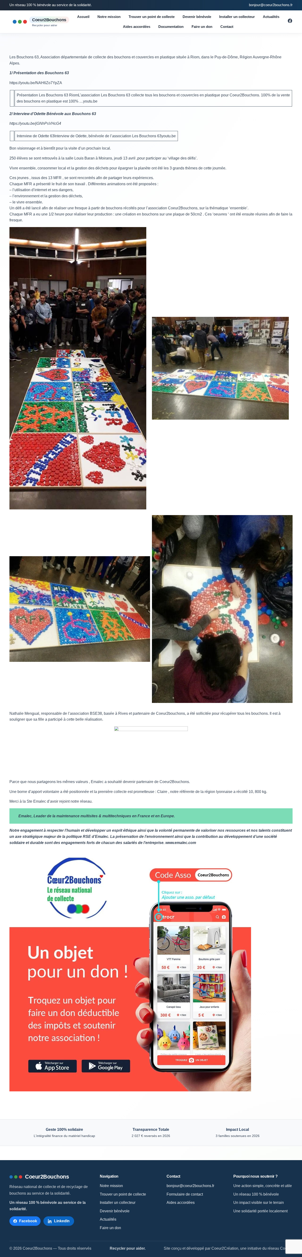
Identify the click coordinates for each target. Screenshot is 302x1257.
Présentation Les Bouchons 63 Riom (47, 95)
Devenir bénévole (197, 17)
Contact (226, 27)
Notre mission (109, 17)
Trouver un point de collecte (152, 17)
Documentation (171, 27)
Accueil (83, 17)
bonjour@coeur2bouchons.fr (271, 5)
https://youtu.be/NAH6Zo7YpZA (35, 83)
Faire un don (202, 27)
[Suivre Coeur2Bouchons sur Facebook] (290, 22)
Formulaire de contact (185, 1194)
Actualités (271, 17)
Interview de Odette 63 (35, 136)
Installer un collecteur (237, 17)
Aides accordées (136, 27)
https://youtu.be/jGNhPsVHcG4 (35, 123)
